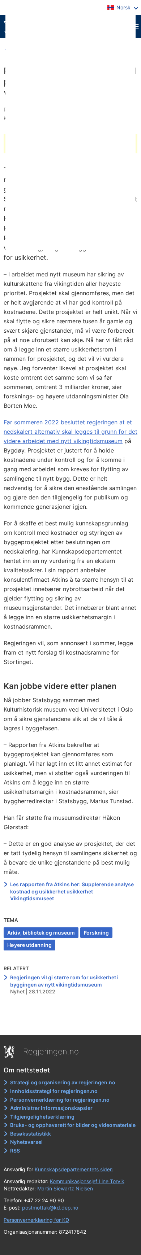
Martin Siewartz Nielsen (65, 1188)
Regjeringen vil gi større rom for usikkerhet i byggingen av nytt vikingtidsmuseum (64, 981)
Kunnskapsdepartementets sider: (74, 1169)
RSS (15, 1150)
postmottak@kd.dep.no (50, 1207)
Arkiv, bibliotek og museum (41, 933)
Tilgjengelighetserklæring (42, 1117)
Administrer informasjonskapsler (51, 1108)
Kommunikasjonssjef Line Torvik (87, 1181)
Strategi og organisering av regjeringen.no (62, 1082)
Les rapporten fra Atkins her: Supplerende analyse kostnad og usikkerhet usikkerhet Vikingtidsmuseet (72, 891)
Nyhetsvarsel (26, 1142)
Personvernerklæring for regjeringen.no (60, 1100)
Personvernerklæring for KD (36, 1220)
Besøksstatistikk (30, 1134)
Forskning (96, 933)
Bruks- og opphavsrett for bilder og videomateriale (73, 1125)
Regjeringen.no (51, 1051)
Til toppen (71, 1024)
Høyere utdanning (29, 945)
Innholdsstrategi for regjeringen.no (54, 1091)
